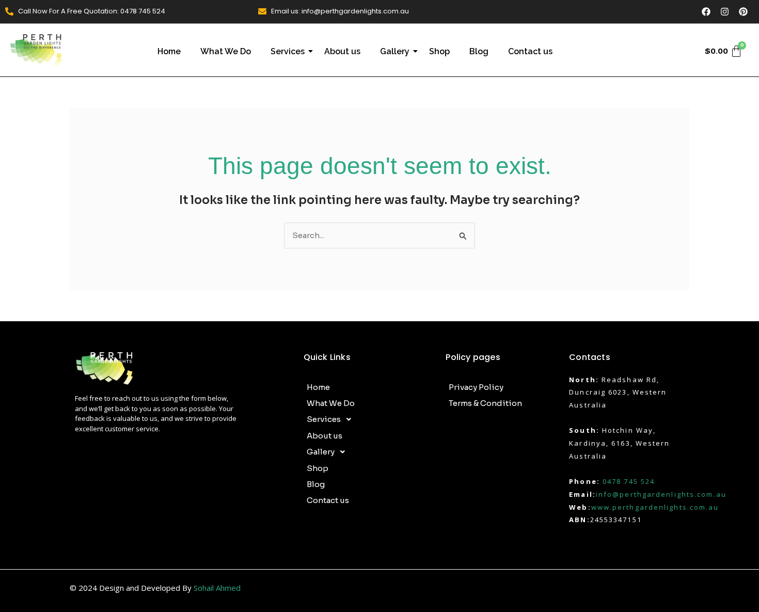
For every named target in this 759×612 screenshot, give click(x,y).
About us (342, 51)
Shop (439, 51)
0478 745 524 (629, 481)
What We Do (225, 51)
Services (288, 51)
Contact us (530, 51)
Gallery (394, 51)
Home (169, 51)
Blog (478, 51)
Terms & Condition (485, 403)
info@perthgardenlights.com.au (661, 494)
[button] (370, 419)
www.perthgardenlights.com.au (655, 507)
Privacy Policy (476, 387)
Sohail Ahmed (217, 588)
